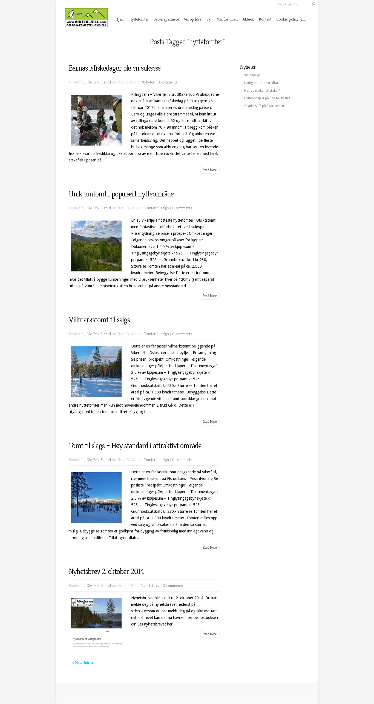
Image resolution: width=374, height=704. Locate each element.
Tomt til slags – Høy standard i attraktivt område (135, 445)
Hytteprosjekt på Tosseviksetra (267, 98)
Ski (208, 19)
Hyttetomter (139, 19)
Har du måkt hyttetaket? (262, 90)
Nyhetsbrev (150, 585)
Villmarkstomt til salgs (99, 320)
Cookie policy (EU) (291, 19)
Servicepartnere (166, 19)
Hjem (120, 19)
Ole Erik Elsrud (99, 82)
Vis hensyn (252, 75)
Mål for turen (227, 19)
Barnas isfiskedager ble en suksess (114, 68)
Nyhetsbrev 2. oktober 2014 (106, 571)
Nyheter (147, 82)
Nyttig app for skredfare (262, 83)
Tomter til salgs (156, 207)
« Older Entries (83, 663)
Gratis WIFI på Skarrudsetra (265, 106)
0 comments (167, 82)
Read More (210, 170)
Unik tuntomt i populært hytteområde (121, 194)
